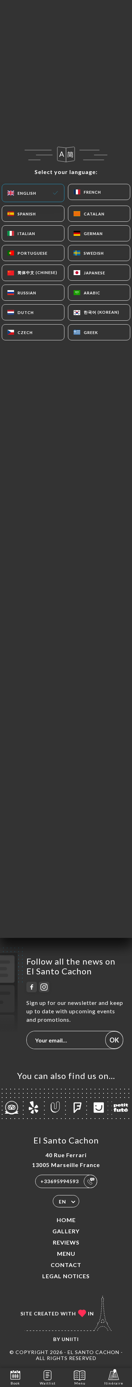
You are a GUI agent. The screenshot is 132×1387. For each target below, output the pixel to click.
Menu (66, 1253)
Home (66, 1219)
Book (15, 1383)
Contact (66, 1264)
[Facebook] (31, 987)
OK (114, 1040)
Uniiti (70, 1339)
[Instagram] (44, 987)
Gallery (66, 1231)
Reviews (66, 1242)
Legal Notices (66, 1276)
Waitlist (48, 1383)
